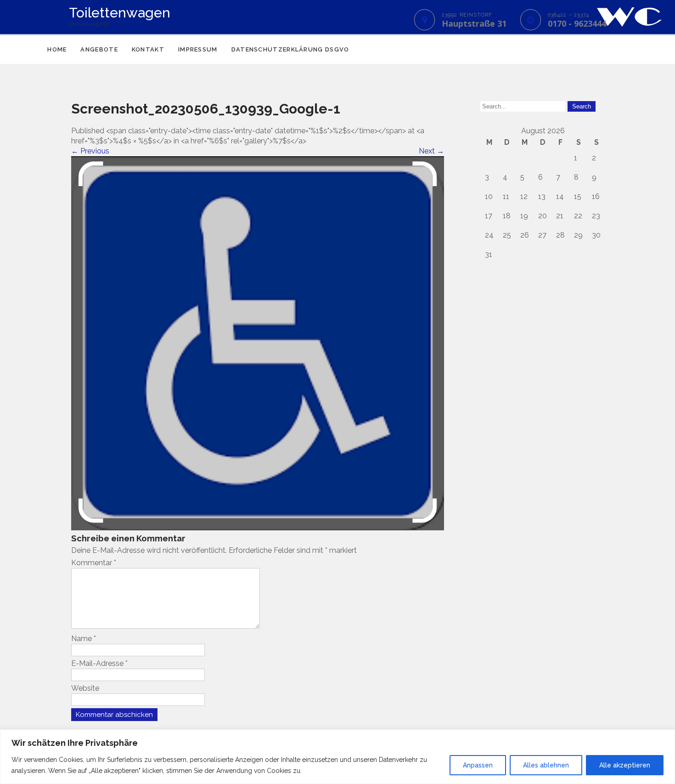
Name (83, 638)
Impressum (198, 49)
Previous (90, 151)
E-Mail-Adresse (99, 663)
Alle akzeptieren (624, 765)
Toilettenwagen (119, 13)
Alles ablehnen (546, 765)
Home (57, 49)
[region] (337, 756)
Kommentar (93, 562)
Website (85, 688)
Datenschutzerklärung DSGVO (290, 49)
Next (431, 151)
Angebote (99, 49)
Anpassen (478, 765)
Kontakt (148, 49)
